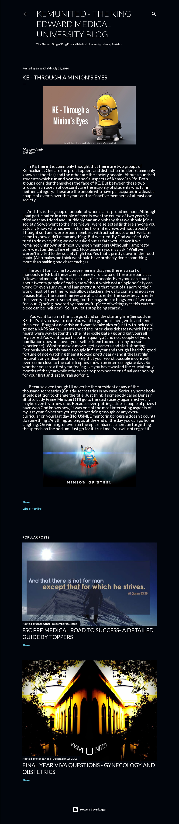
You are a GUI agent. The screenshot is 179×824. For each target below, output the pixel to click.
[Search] (154, 12)
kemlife (36, 508)
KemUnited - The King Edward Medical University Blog (83, 23)
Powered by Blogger (93, 809)
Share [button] (26, 502)
